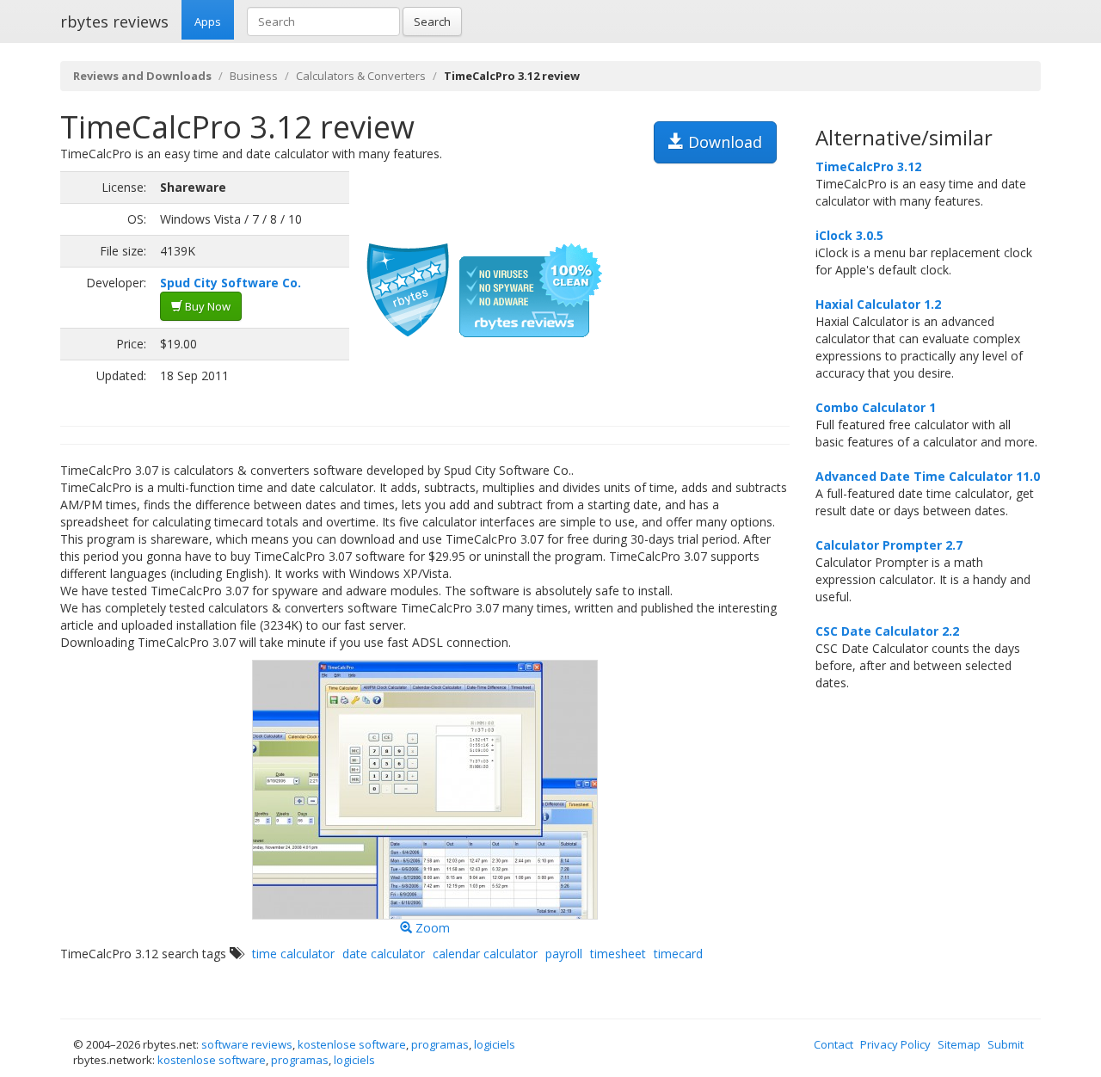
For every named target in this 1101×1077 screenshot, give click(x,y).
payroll (563, 953)
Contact (833, 1044)
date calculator (383, 953)
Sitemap (959, 1044)
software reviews (246, 1044)
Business (254, 75)
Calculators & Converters (361, 75)
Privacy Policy (895, 1044)
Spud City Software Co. (230, 282)
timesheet (618, 953)
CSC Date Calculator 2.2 (887, 631)
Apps (207, 21)
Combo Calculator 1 (875, 407)
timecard (678, 953)
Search (432, 21)
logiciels (494, 1044)
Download (723, 142)
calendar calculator (485, 953)
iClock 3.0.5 (849, 235)
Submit (1005, 1044)
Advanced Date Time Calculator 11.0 (927, 476)
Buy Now (206, 306)
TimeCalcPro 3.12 (868, 166)
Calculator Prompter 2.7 (889, 545)
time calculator (293, 953)
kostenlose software (352, 1044)
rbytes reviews (114, 21)
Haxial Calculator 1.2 (878, 304)
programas (440, 1044)
